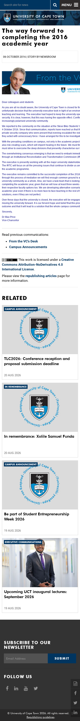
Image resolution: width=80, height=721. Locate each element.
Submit (62, 658)
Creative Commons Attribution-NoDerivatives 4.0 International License (38, 264)
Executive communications (23, 542)
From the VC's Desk (23, 241)
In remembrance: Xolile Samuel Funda (39, 436)
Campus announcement (21, 309)
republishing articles (41, 276)
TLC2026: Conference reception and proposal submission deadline (37, 361)
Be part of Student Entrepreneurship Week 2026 (36, 516)
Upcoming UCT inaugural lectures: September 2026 (35, 594)
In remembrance (16, 386)
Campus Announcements (28, 247)
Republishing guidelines (40, 717)
